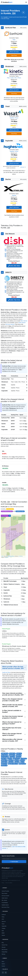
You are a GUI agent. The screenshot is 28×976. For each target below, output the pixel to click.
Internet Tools (4, 945)
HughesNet (4, 391)
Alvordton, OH (12, 753)
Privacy (3, 882)
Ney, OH (22, 762)
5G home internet (10, 324)
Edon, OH (17, 760)
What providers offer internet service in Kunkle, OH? (12, 740)
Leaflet (2, 556)
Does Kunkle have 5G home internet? (11, 728)
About (3, 961)
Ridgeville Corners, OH (13, 764)
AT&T (3, 919)
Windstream (4, 382)
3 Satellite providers (20, 511)
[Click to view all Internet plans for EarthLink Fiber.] (13, 33)
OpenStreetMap (11, 556)
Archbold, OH (23, 758)
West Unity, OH (4, 755)
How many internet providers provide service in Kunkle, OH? (13, 694)
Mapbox (6, 557)
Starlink (3, 385)
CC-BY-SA (20, 556)
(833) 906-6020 (15, 52)
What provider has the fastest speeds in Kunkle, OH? (12, 705)
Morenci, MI (22, 760)
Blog (3, 942)
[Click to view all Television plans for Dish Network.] (14, 240)
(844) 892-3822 (15, 266)
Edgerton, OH (4, 764)
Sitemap (3, 954)
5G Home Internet (5, 895)
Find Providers (14, 861)
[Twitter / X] (6, 972)
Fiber (14, 39)
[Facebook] (3, 972)
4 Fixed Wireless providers (6, 511)
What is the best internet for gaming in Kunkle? (12, 723)
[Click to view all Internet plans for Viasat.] (13, 112)
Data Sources (4, 949)
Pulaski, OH (18, 757)
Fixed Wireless (4, 515)
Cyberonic (6, 602)
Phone (19, 78)
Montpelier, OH (12, 755)
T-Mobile (3, 928)
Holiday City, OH (4, 753)
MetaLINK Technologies (10, 581)
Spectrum (4, 921)
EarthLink (4, 914)
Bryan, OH (10, 758)
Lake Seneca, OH (4, 757)
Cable (12, 78)
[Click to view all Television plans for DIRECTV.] (14, 278)
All (9, 515)
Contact (3, 966)
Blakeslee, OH (4, 760)
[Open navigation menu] (26, 2)
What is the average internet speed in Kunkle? (12, 734)
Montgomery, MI (22, 764)
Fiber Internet (4, 893)
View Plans (14, 55)
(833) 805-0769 (15, 130)
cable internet (22, 322)
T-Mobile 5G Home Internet (11, 605)
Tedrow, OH (11, 760)
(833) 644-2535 (15, 163)
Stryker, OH (3, 758)
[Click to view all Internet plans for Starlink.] (13, 187)
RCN (3, 930)
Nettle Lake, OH (16, 758)
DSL (16, 78)
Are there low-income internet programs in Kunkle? (12, 717)
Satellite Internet (5, 905)
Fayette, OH (12, 757)
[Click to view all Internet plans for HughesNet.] (13, 146)
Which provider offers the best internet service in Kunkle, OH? (13, 667)
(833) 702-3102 (15, 300)
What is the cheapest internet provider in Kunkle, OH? (12, 700)
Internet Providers (5, 891)
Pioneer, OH (19, 753)
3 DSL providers (10, 509)
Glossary (3, 947)
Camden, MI (11, 762)
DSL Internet (4, 900)
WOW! (3, 933)
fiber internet (24, 321)
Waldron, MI (18, 755)
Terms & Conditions (8, 882)
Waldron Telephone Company (12, 584)
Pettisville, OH (4, 762)
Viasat (3, 388)
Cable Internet (5, 898)
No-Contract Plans (5, 907)
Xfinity (3, 917)
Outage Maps (4, 951)
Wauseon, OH (4, 765)
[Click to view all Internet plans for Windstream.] (13, 72)
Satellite (12, 118)
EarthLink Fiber (5, 379)
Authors (3, 963)
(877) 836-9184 (15, 207)
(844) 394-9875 (15, 90)
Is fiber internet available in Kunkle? (11, 711)
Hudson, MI (17, 762)
